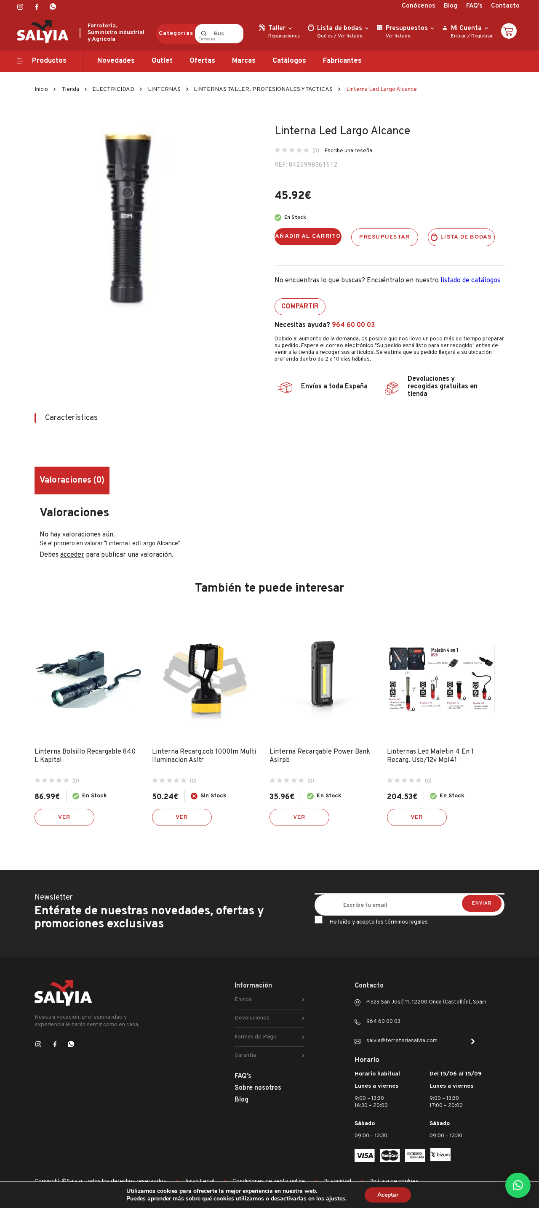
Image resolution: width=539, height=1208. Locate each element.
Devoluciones (252, 1018)
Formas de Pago (256, 1037)
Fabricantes (342, 61)
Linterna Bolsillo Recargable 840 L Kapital (85, 756)
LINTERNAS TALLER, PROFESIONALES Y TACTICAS (263, 89)
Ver (64, 817)
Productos (49, 61)
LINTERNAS (164, 89)
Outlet (162, 61)
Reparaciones (284, 36)
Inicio (41, 89)
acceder (72, 555)
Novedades (116, 61)
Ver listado (350, 36)
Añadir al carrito (308, 236)
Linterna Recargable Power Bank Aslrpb (320, 756)
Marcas (244, 61)
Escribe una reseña (348, 151)
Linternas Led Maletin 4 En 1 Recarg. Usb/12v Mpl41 (430, 756)
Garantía (245, 1055)
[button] (518, 1185)
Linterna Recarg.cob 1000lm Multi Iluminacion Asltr (204, 756)
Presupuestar (384, 237)
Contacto (505, 6)
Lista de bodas (466, 237)
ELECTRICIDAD (113, 89)
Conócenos (418, 6)
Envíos (243, 999)
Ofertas (202, 61)
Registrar (482, 36)
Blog (450, 6)
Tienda (70, 89)
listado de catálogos (470, 280)
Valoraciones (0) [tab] (72, 480)
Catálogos (289, 61)
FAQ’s (474, 6)
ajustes (335, 1199)
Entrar (458, 36)
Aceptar (387, 1195)
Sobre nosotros (258, 1088)
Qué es (325, 36)
